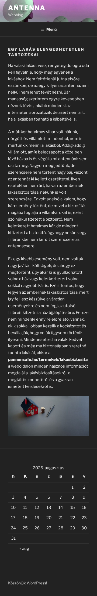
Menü (51, 29)
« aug (24, 548)
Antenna (26, 8)
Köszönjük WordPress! (27, 583)
